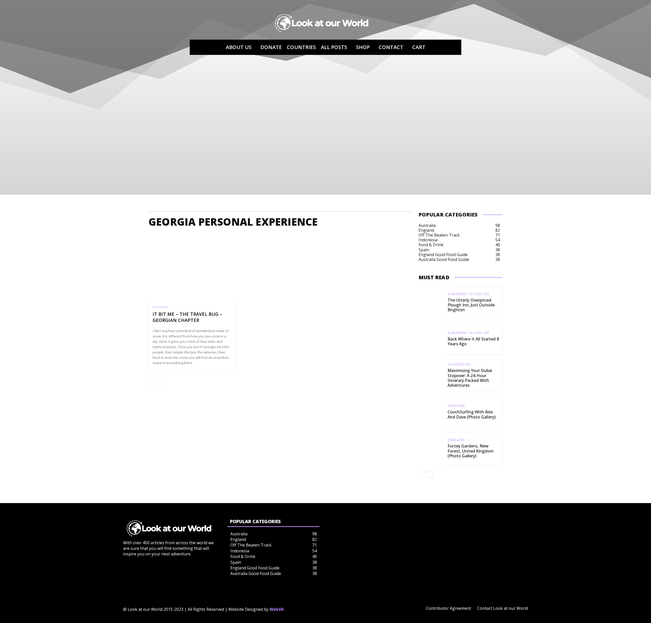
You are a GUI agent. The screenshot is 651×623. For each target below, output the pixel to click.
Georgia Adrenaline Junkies (237, 237)
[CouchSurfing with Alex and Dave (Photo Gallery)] (431, 411)
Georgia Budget (387, 237)
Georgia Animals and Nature (301, 237)
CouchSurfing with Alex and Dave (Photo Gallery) (472, 414)
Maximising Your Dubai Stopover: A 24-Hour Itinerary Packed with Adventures (470, 378)
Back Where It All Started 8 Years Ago (473, 341)
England (456, 406)
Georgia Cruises (476, 237)
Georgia (160, 307)
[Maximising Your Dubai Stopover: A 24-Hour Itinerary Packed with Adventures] (431, 375)
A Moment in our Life (468, 294)
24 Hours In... (460, 364)
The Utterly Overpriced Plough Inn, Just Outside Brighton (471, 305)
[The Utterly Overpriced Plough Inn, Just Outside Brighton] (431, 302)
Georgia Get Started (563, 237)
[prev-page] (152, 382)
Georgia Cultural (518, 237)
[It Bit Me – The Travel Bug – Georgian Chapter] (192, 274)
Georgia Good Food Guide (618, 237)
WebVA (277, 609)
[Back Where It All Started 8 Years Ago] (431, 338)
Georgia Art (350, 237)
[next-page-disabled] (160, 382)
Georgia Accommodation (177, 237)
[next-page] (430, 474)
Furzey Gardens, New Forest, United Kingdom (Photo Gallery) (471, 450)
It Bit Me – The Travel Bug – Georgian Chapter (187, 317)
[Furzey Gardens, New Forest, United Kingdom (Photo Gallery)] (431, 448)
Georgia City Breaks (432, 237)
